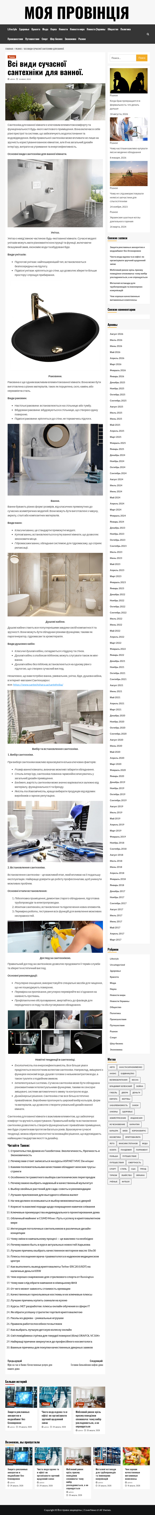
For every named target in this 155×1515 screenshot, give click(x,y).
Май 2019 (115, 818)
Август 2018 (116, 854)
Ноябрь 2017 (117, 897)
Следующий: (87, 1363)
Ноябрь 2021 (117, 667)
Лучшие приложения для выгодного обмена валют (44, 1194)
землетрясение (118, 1118)
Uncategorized (117, 964)
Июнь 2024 (116, 491)
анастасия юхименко (130, 1067)
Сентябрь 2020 (118, 733)
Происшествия (15, 39)
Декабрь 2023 (117, 527)
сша (133, 1169)
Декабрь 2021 (117, 661)
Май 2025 (115, 424)
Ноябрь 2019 (117, 788)
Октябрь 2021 (117, 673)
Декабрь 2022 (117, 594)
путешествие (129, 1156)
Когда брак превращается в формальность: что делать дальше (125, 104)
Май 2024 (115, 497)
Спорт (45, 39)
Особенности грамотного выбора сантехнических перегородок (53, 1177)
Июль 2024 (116, 485)
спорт (113, 1169)
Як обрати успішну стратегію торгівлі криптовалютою (46, 1312)
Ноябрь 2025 (117, 388)
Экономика (70, 39)
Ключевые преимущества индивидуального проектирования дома (55, 1212)
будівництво (127, 1073)
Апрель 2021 (117, 703)
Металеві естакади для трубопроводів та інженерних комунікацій (126, 287)
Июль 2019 (116, 812)
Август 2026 (116, 334)
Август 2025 (116, 406)
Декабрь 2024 (117, 455)
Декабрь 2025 (117, 382)
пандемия (126, 1150)
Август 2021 (116, 685)
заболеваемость (119, 1105)
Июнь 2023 (116, 558)
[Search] (148, 34)
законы (114, 1112)
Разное (82, 39)
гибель (113, 1092)
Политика (125, 29)
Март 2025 (115, 436)
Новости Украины (96, 29)
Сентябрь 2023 (118, 546)
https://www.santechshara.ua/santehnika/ (38, 684)
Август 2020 (116, 739)
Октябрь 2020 (117, 727)
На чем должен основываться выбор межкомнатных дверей (51, 1200)
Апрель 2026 (117, 358)
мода (145, 1143)
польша (114, 1156)
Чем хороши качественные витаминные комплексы (125, 298)
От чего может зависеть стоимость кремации (40, 1288)
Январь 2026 (117, 376)
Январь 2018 (117, 885)
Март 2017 (115, 939)
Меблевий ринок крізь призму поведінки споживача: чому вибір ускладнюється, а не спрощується (88, 1419)
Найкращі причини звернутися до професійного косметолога (51, 1341)
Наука (53, 29)
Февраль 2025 (118, 443)
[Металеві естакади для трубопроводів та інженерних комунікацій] (106, 1456)
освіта (113, 1150)
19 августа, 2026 (134, 1485)
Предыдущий (30, 1364)
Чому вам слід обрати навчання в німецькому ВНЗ (44, 1282)
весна (135, 1080)
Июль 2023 (116, 552)
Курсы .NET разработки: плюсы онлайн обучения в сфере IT (50, 1306)
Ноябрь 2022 (117, 600)
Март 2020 (115, 764)
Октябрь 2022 (117, 606)
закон (135, 1105)
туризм (113, 1175)
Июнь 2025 (116, 418)
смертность (134, 1162)
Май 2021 (115, 697)
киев (125, 1131)
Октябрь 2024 (117, 467)
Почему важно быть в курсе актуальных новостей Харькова (50, 1244)
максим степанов (128, 1143)
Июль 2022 (116, 618)
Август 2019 (116, 806)
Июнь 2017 (116, 921)
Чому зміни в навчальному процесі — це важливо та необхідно (52, 1238)
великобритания (118, 1080)
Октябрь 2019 (117, 794)
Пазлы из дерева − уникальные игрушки (37, 1318)
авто (112, 1067)
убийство (126, 1175)
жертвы (126, 1099)
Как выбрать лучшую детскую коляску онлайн (41, 1329)
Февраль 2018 (118, 879)
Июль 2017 (116, 915)
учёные (113, 1182)
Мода (45, 29)
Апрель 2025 (117, 430)
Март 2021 (115, 709)
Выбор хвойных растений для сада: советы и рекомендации (51, 1188)
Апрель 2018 (117, 873)
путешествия (117, 1162)
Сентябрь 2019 (118, 800)
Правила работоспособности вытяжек (36, 1323)
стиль (123, 1169)
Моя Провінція (76, 12)
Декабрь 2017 (117, 891)
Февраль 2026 (118, 370)
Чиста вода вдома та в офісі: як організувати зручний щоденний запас (54, 1417)
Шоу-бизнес (56, 39)
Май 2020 (115, 751)
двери (125, 1092)
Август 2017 (116, 909)
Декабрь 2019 (117, 782)
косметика (115, 1137)
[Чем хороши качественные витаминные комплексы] (136, 1456)
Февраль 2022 (118, 648)
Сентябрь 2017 (118, 903)
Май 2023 (115, 564)
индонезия (136, 1118)
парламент (142, 1150)
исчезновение (117, 1124)
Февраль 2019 (118, 836)
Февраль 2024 (118, 515)
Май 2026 (115, 352)
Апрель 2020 (117, 758)
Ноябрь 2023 (117, 533)
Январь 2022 (117, 655)
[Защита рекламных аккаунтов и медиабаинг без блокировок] (21, 1397)
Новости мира (77, 29)
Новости (63, 29)
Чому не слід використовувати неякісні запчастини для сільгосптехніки (127, 197)
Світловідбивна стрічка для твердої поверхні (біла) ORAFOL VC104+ (55, 1335)
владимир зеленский (121, 1086)
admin (12, 79)
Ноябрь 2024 (117, 461)
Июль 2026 (116, 340)
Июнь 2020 (116, 745)
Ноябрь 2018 (117, 842)
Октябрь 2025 (117, 394)
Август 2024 (116, 479)
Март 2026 (115, 364)
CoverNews (90, 1509)
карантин (135, 1124)
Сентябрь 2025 (118, 400)
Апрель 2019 (117, 824)
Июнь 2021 (116, 691)
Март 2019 (115, 830)
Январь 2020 (117, 776)
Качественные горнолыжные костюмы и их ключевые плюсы (51, 1294)
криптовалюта (133, 1137)
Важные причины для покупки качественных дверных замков (52, 1347)
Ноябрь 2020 (117, 721)
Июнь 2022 (116, 624)
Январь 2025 (117, 449)
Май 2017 (115, 927)
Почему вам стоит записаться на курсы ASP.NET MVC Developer (52, 1161)
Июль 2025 (116, 412)
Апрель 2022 (117, 636)
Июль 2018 (116, 860)
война (139, 1086)
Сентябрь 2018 (118, 848)
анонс (113, 1073)
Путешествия (32, 39)
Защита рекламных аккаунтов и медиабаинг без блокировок (19, 1417)
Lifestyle (12, 29)
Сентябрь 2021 (118, 679)
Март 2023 (115, 576)
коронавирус (139, 1131)
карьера (114, 1131)
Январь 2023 (117, 588)
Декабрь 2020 (117, 715)
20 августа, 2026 (93, 1430)
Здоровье (24, 29)
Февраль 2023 (118, 582)
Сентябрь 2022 (118, 612)
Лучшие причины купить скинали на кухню (39, 1300)
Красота (35, 29)
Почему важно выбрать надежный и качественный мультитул (52, 1183)
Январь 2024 (117, 521)
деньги (136, 1092)
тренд (143, 1169)
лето (112, 1143)
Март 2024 (115, 509)
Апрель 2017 (117, 933)
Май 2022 (115, 630)
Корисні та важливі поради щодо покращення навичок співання (53, 1206)
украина (140, 1175)
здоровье (127, 1112)
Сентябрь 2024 (118, 473)
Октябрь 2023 (117, 539)
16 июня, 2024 (25, 79)
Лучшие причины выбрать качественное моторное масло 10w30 (53, 1250)
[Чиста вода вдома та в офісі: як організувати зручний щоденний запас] (55, 1397)
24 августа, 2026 (25, 1427)
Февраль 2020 (118, 770)
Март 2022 (115, 642)
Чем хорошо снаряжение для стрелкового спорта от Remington (52, 1276)
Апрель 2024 (117, 503)
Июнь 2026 (116, 346)
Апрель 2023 (117, 570)
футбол (125, 1182)
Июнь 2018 (116, 867)
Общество (113, 29)
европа (113, 1099)
